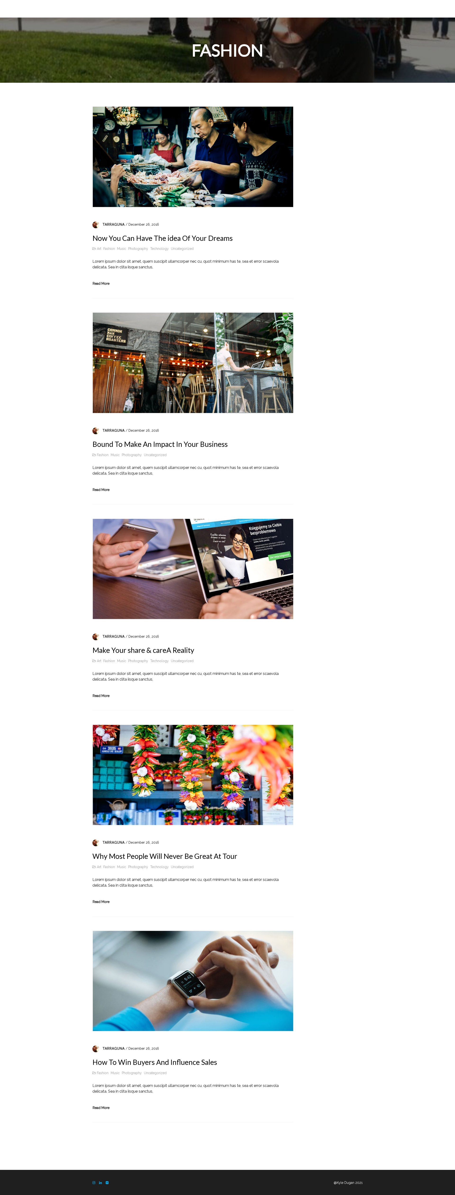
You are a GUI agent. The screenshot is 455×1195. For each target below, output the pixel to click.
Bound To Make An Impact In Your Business (160, 444)
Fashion (109, 249)
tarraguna (114, 224)
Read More (101, 283)
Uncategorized (182, 249)
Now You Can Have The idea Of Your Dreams (162, 238)
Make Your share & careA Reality (143, 650)
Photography (138, 249)
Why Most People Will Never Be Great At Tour (164, 856)
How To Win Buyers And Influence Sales (154, 1062)
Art (99, 249)
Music (121, 249)
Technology (159, 249)
